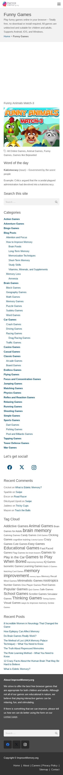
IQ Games (49, 561)
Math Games (13, 296)
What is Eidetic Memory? (28, 487)
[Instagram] (34, 467)
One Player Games (31, 585)
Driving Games (14, 328)
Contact (55, 769)
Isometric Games (13, 566)
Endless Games (12, 370)
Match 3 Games (50, 566)
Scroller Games (38, 593)
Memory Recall (49, 576)
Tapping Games (12, 438)
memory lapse (35, 576)
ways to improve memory (34, 603)
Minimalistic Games (30, 580)
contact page (10, 716)
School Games (16, 594)
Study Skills (15, 264)
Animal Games (35, 151)
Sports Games (12, 420)
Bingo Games (11, 228)
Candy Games (28, 535)
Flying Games (11, 374)
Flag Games (19, 553)
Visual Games (12, 602)
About (26, 765)
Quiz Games (33, 589)
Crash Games (13, 324)
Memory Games (15, 301)
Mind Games (10, 581)
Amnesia (13, 278)
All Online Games (16, 151)
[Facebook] (10, 467)
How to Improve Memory (19, 242)
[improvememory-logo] (10, 4)
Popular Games (16, 589)
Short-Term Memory (19, 260)
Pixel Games (48, 584)
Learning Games (33, 566)
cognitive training (21, 539)
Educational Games (21, 548)
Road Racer (20, 496)
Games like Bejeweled (25, 155)
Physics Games (12, 392)
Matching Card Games (13, 571)
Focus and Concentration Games (22, 379)
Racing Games (14, 333)
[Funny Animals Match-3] (31, 127)
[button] (59, 4)
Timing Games (49, 599)
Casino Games (12, 347)
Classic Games (12, 356)
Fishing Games (14, 429)
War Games (10, 447)
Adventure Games (14, 223)
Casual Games (12, 351)
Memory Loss (13, 274)
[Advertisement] (31, 73)
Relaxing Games (13, 401)
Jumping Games (13, 383)
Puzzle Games (14, 306)
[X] (22, 467)
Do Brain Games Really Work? (20, 635)
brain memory (37, 530)
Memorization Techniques (22, 255)
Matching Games (13, 388)
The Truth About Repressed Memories (24, 648)
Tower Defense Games (16, 443)
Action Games (12, 219)
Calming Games (12, 535)
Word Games (13, 315)
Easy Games (36, 543)
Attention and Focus (16, 237)
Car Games (10, 319)
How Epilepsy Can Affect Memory (21, 631)
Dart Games (12, 424)
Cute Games (20, 543)
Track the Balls (23, 510)
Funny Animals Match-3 (19, 103)
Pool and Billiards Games (19, 434)
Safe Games (46, 589)
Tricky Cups (22, 505)
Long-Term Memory (19, 251)
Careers (36, 765)
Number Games (12, 584)
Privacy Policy (50, 765)
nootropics (50, 580)
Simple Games (12, 415)
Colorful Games (37, 540)
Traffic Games (13, 342)
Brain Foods (15, 246)
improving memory (35, 562)
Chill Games (42, 535)
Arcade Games (14, 360)
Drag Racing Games (19, 337)
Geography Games (16, 292)
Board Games (13, 365)
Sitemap (43, 769)
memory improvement (22, 573)
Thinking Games (27, 598)
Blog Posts (10, 232)
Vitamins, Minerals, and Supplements (28, 269)
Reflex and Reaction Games (19, 397)
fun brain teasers (33, 553)
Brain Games (11, 283)
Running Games (13, 406)
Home (7, 36)
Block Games (13, 287)
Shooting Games (13, 411)
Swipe (19, 492)
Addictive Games (16, 526)
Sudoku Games (14, 310)
